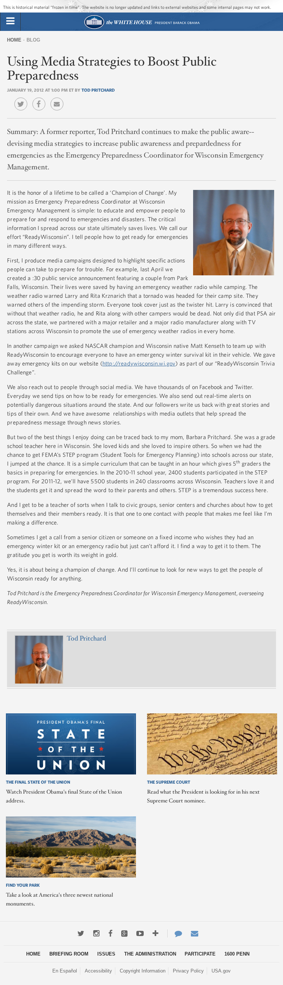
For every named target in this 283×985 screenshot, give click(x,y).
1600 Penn (236, 954)
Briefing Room (68, 954)
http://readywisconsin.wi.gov (138, 363)
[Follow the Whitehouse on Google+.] (124, 933)
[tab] (10, 21)
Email (58, 98)
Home (14, 40)
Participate (200, 954)
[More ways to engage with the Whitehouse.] (155, 933)
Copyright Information (142, 971)
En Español (64, 971)
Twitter (22, 98)
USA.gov (221, 971)
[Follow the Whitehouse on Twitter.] (80, 933)
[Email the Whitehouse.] (194, 933)
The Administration (150, 954)
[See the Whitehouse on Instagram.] (96, 933)
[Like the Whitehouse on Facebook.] (110, 933)
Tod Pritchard (98, 89)
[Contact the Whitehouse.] (174, 933)
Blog (33, 40)
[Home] (142, 28)
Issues (106, 954)
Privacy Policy (188, 971)
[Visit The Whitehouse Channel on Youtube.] (140, 933)
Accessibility (98, 971)
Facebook (40, 98)
